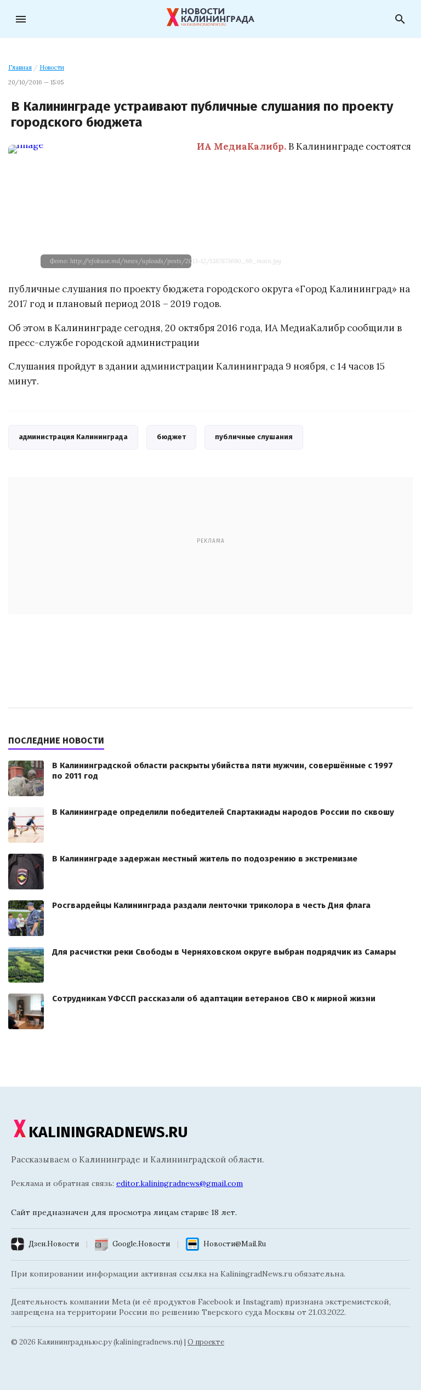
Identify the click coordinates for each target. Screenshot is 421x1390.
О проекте (205, 1342)
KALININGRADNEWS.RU (108, 1132)
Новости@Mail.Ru (234, 1244)
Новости (51, 67)
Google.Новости (141, 1244)
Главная (20, 67)
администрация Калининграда (73, 437)
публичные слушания (254, 437)
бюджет (171, 437)
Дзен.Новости (54, 1244)
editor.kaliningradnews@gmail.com (179, 1183)
